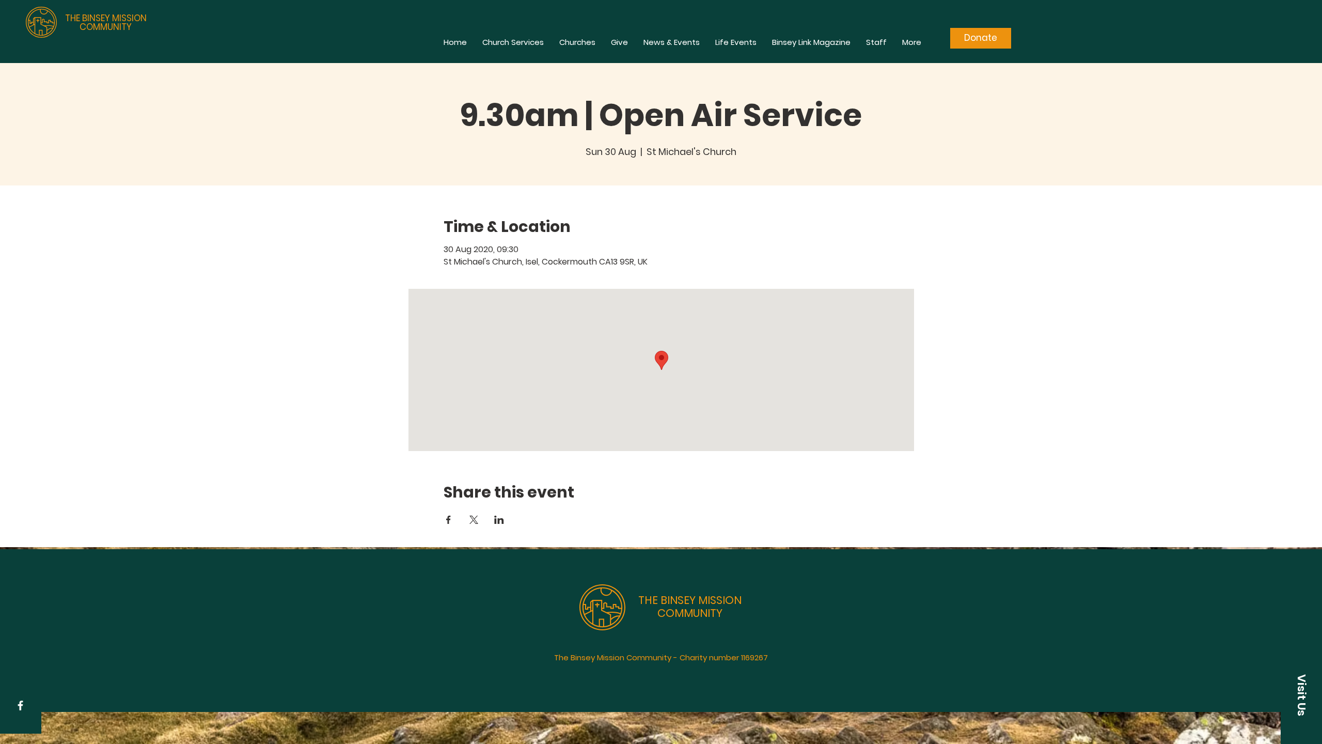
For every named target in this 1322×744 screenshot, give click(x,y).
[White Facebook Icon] (20, 705)
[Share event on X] (474, 520)
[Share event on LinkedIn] (499, 520)
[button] (1301, 695)
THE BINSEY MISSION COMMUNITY (106, 22)
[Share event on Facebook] (448, 520)
